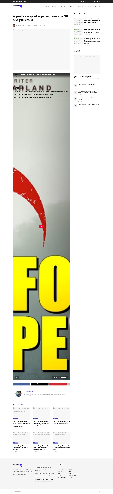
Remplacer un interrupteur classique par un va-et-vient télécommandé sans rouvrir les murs (45, 481)
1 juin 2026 (55, 451)
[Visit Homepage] (18, 6)
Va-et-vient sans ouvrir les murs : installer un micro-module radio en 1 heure (92, 31)
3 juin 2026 (15, 451)
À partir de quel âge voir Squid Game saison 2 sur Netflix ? (87, 98)
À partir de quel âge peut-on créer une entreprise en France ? (61, 447)
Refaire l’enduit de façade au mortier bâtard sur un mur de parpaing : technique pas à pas (45, 468)
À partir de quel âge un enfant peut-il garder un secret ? (20, 447)
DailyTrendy (15, 1)
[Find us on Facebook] (92, 1)
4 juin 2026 (55, 427)
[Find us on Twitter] (94, 1)
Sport (84, 6)
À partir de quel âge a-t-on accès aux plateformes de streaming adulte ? (41, 447)
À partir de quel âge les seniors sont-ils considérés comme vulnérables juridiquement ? (41, 91)
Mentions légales (22, 1)
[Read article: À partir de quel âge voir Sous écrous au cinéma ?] (87, 64)
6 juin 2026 (15, 428)
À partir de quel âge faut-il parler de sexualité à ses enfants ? (33, 97)
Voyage (94, 6)
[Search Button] (99, 6)
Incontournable (61, 477)
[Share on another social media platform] (68, 384)
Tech (89, 6)
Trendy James (21, 25)
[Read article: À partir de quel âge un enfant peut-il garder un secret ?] (21, 438)
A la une (60, 467)
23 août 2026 (87, 25)
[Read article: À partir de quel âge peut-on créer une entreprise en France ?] (61, 438)
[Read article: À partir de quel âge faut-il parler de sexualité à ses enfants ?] (61, 413)
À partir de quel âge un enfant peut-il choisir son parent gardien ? (34, 94)
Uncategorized (72, 475)
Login (99, 1)
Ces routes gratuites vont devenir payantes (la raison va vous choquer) (87, 92)
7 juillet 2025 (30, 25)
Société (78, 6)
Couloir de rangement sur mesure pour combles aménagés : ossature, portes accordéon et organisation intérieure (44, 475)
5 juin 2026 (35, 427)
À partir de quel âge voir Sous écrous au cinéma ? (82, 77)
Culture (54, 6)
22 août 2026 (87, 34)
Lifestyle (71, 6)
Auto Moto (47, 6)
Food (60, 6)
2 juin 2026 (35, 451)
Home (65, 6)
